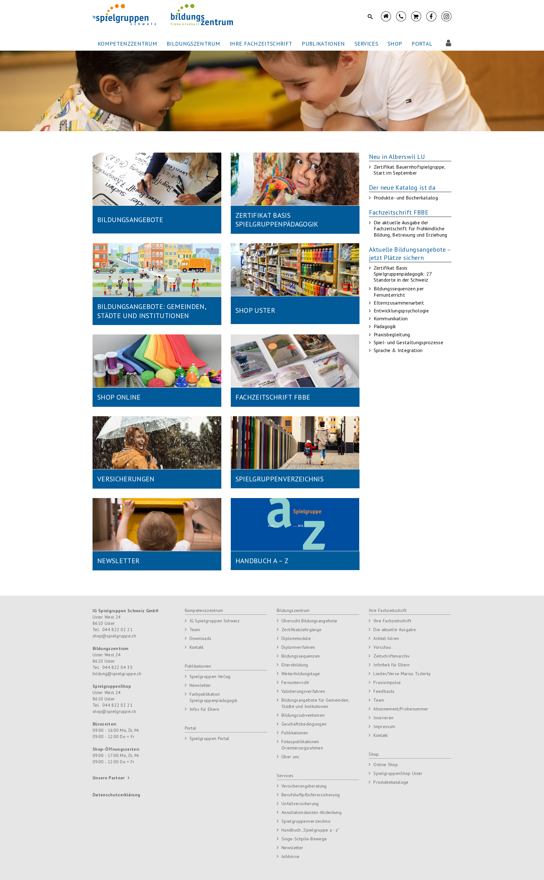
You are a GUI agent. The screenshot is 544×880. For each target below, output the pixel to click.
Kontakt (197, 647)
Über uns (290, 756)
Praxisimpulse (387, 682)
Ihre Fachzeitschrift (387, 610)
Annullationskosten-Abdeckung (311, 812)
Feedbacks (383, 691)
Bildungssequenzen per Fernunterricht (399, 291)
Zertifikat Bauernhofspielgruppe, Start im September (409, 170)
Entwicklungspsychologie (401, 310)
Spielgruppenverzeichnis (306, 821)
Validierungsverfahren (303, 691)
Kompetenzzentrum (204, 610)
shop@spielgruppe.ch (114, 636)
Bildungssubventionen (303, 715)
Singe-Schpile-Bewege (304, 839)
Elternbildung (294, 665)
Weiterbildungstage (300, 673)
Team (195, 629)
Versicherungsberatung (304, 786)
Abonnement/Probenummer (400, 709)
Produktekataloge (390, 782)
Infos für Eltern (204, 709)
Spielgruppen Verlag (210, 676)
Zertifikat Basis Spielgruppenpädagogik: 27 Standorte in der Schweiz (403, 274)
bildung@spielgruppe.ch (117, 673)
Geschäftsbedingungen (303, 724)
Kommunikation (391, 318)
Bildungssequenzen (300, 656)
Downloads (201, 638)
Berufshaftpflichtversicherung (310, 795)
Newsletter (200, 685)
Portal (190, 728)
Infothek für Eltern (391, 665)
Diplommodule (296, 638)
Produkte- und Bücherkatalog (406, 197)
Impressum (384, 726)
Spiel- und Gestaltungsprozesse (409, 342)
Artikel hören (386, 638)
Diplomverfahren (298, 647)
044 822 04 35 (117, 667)
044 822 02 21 (117, 629)
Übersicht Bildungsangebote (309, 621)
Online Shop (385, 764)
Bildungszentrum (293, 610)
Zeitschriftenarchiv (391, 656)
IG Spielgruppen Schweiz (215, 621)
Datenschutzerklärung (116, 795)
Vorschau (382, 647)
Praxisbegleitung (392, 334)
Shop (374, 754)
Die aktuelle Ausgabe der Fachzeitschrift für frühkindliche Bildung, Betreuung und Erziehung (410, 228)
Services (285, 775)
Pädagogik (385, 326)
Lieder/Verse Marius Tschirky (402, 673)
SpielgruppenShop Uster (397, 773)
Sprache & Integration (398, 350)
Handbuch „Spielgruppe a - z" (310, 830)
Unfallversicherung (300, 803)
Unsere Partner (109, 778)
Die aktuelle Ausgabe (394, 629)
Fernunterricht (295, 682)
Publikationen (198, 666)
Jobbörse (290, 856)
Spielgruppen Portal (210, 738)
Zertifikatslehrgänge (301, 629)
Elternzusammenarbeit (399, 303)
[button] (127, 43)
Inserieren (383, 717)
